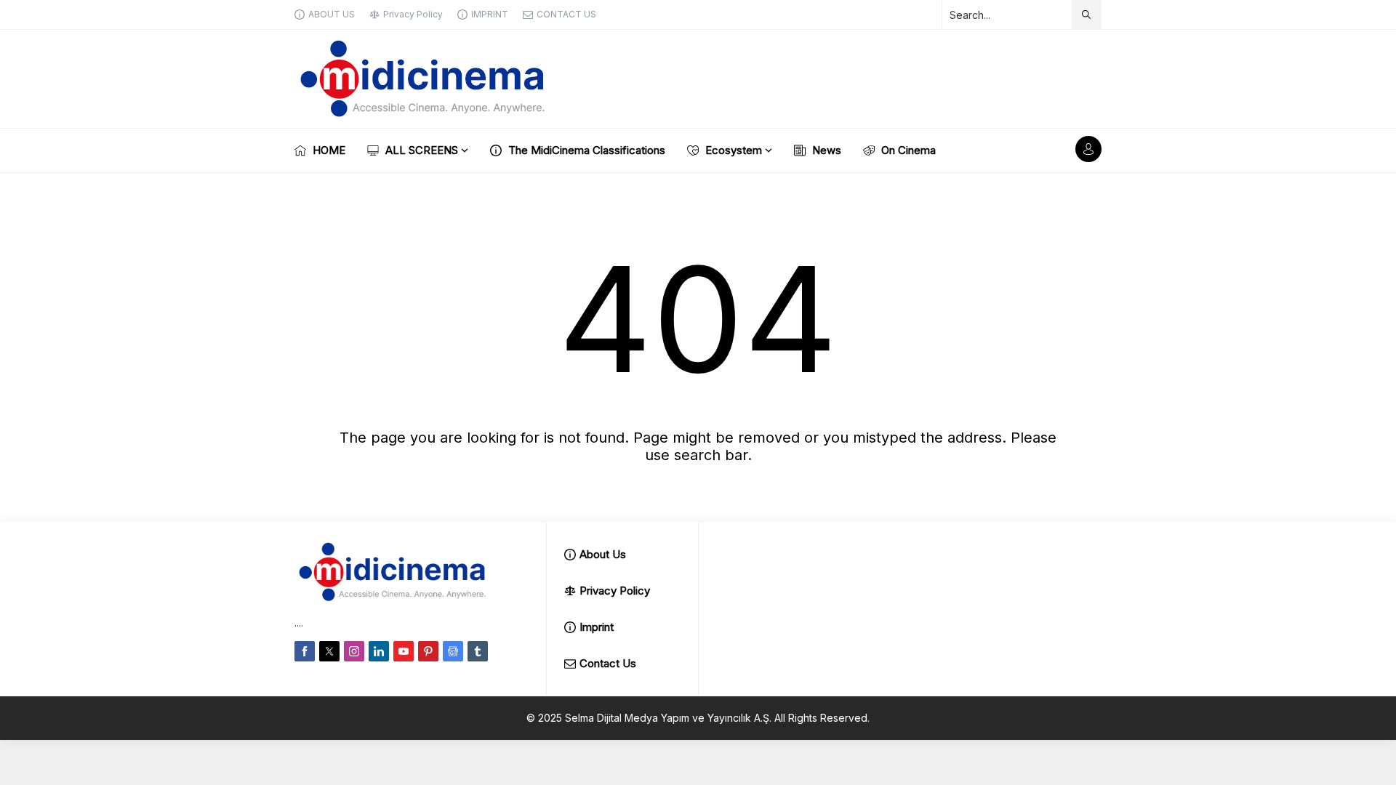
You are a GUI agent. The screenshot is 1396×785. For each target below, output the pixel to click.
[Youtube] (403, 651)
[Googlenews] (453, 651)
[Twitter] (329, 651)
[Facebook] (304, 651)
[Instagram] (354, 651)
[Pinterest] (428, 651)
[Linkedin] (379, 651)
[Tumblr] (478, 651)
